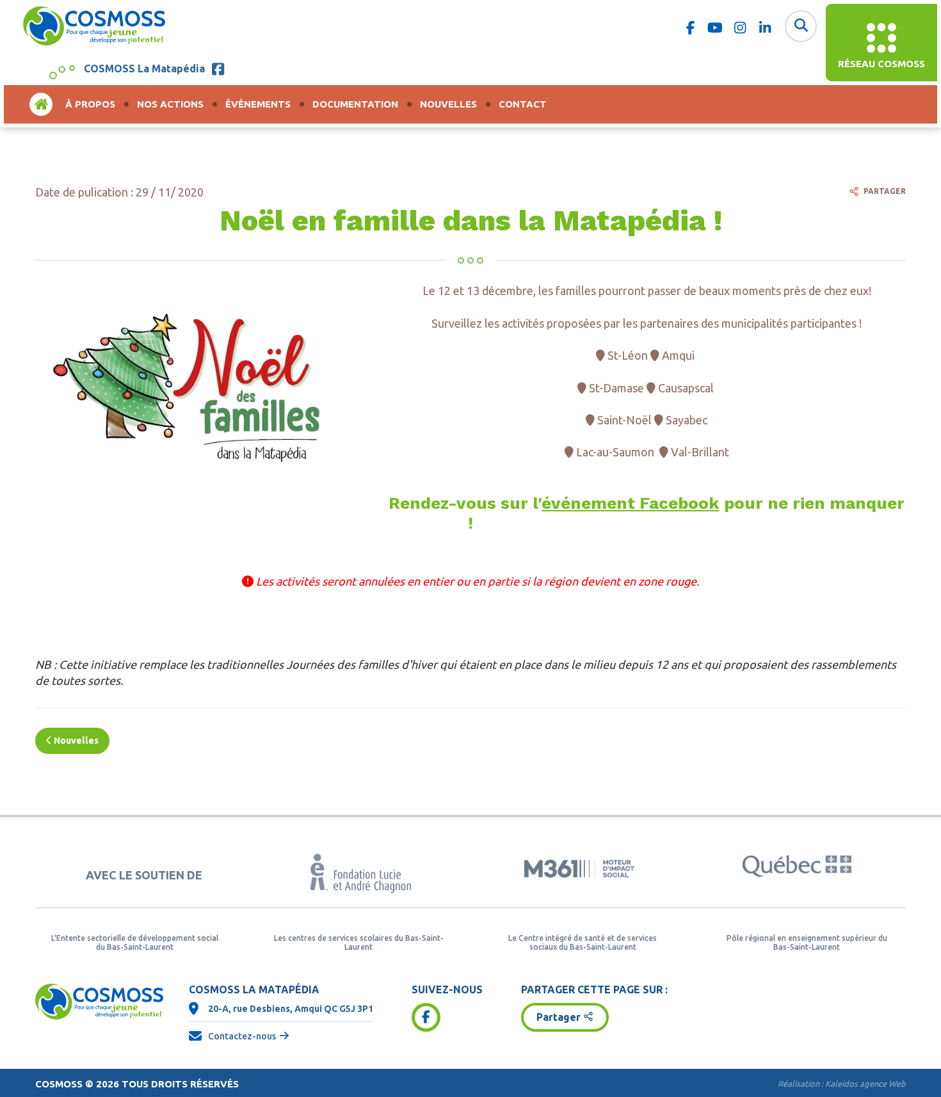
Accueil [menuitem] (40, 104)
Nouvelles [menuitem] (448, 104)
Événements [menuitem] (258, 104)
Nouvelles (75, 740)
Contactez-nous (242, 1036)
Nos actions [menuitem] (170, 104)
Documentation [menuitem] (355, 104)
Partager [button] (558, 1017)
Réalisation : (842, 1083)
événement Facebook (631, 503)
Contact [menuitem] (523, 104)
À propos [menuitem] (90, 104)
